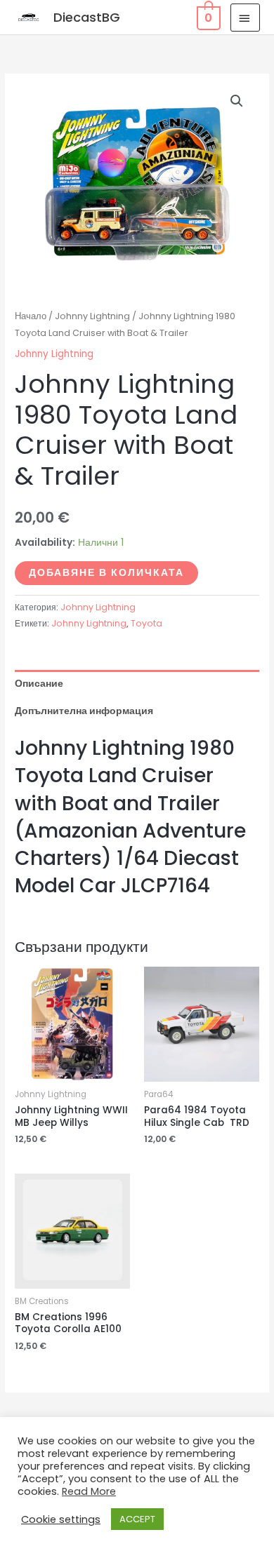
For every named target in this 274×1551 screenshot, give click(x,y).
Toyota (146, 623)
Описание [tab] (39, 683)
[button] (236, 101)
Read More (89, 1491)
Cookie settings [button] (60, 1519)
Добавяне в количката (106, 572)
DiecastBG (86, 17)
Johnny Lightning (92, 316)
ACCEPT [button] (137, 1519)
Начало (30, 316)
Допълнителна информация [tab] (84, 711)
